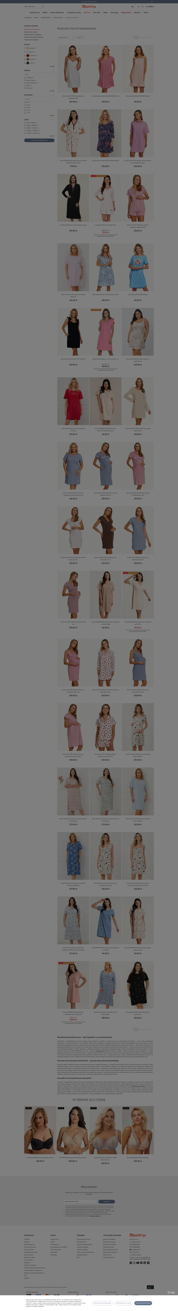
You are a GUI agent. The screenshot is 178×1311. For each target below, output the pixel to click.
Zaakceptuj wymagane (102, 1303)
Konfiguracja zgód (123, 1303)
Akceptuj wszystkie (143, 1303)
